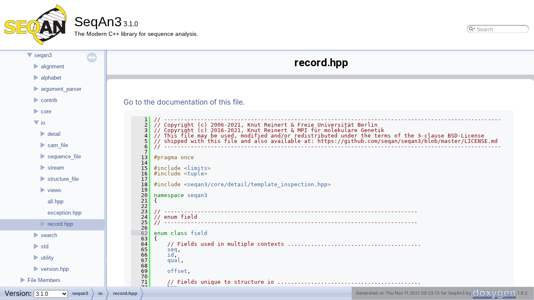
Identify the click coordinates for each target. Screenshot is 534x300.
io (43, 123)
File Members (44, 280)
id (170, 255)
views (54, 190)
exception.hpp (64, 213)
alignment (52, 66)
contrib (49, 100)
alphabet (51, 78)
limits (197, 168)
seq (172, 249)
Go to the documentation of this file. (184, 102)
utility (47, 258)
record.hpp (60, 224)
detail (54, 134)
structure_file (63, 179)
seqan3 (43, 55)
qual (174, 260)
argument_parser (61, 89)
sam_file (58, 145)
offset (177, 271)
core (46, 111)
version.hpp (55, 269)
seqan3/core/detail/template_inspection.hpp (257, 184)
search (49, 235)
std (44, 246)
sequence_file (64, 156)
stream (56, 168)
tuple (195, 173)
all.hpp (55, 201)
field (199, 233)
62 (139, 233)
